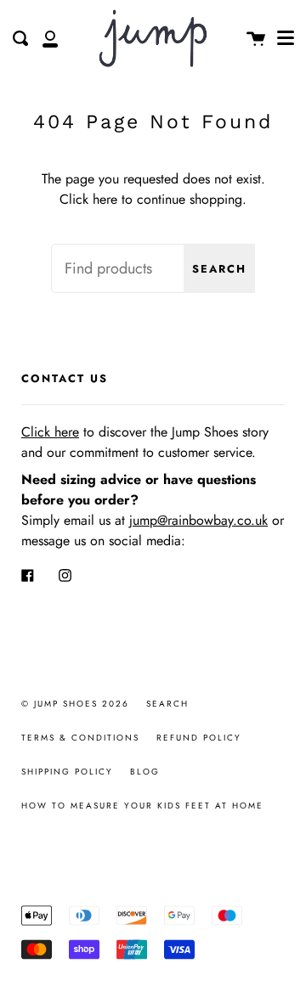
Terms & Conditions (80, 737)
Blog (145, 771)
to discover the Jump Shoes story (145, 432)
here (105, 199)
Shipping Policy (67, 771)
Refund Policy (198, 737)
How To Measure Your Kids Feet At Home (142, 805)
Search (219, 269)
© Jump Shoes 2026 (75, 703)
